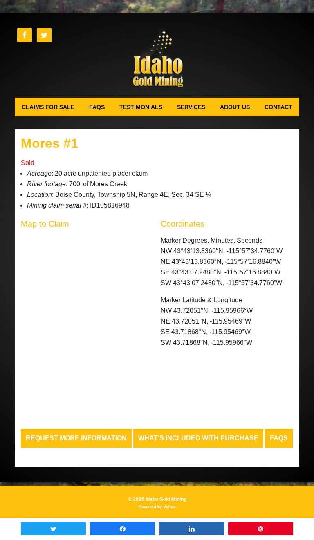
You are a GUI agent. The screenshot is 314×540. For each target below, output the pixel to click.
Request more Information (76, 438)
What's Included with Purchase (198, 438)
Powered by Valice (157, 506)
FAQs (279, 438)
